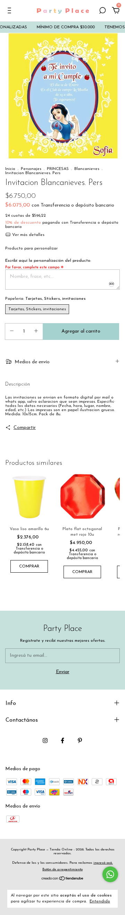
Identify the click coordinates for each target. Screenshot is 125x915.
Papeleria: (45, 299)
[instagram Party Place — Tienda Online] (45, 740)
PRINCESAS (58, 169)
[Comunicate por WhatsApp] (110, 874)
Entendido (100, 901)
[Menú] (10, 11)
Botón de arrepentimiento (62, 869)
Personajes (31, 169)
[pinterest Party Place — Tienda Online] (80, 740)
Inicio (10, 169)
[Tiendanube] (62, 879)
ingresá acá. (103, 863)
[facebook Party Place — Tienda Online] (62, 740)
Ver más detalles (27, 235)
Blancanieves (86, 169)
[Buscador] (102, 11)
